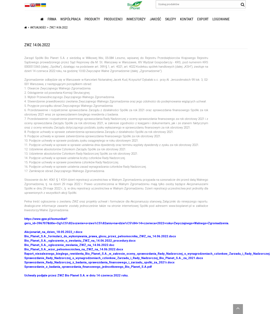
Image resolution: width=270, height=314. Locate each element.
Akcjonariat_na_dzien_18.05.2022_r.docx (53, 232)
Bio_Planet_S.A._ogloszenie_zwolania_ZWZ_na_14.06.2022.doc (69, 245)
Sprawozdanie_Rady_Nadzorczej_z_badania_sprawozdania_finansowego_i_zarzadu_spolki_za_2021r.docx (99, 262)
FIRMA (52, 19)
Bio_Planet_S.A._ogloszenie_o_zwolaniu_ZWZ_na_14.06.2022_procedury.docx (80, 240)
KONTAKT (186, 19)
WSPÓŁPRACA (70, 19)
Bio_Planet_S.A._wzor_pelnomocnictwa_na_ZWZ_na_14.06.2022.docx (73, 249)
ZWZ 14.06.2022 (58, 27)
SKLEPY (170, 19)
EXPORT (203, 19)
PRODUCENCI (113, 19)
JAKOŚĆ (155, 19)
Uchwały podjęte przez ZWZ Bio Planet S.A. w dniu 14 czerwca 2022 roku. (76, 275)
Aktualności (38, 27)
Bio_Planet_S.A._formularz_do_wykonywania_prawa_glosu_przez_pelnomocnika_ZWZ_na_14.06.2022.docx (100, 236)
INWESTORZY (136, 19)
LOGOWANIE (221, 19)
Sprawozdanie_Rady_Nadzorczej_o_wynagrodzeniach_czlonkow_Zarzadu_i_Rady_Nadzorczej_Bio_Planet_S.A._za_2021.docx (113, 258)
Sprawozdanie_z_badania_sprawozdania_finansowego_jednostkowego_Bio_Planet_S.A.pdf (88, 267)
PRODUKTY (92, 19)
